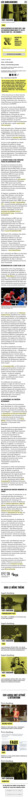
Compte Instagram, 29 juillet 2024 (10, 77)
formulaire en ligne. (16, 564)
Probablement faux (8, 613)
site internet (21, 179)
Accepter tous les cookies (14, 794)
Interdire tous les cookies (14, 790)
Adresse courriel (6, 48)
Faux (3, 25)
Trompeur (5, 781)
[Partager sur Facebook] (12, 75)
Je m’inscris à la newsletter (14, 54)
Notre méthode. (9, 569)
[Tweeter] (10, 75)
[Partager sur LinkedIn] (15, 75)
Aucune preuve (7, 723)
